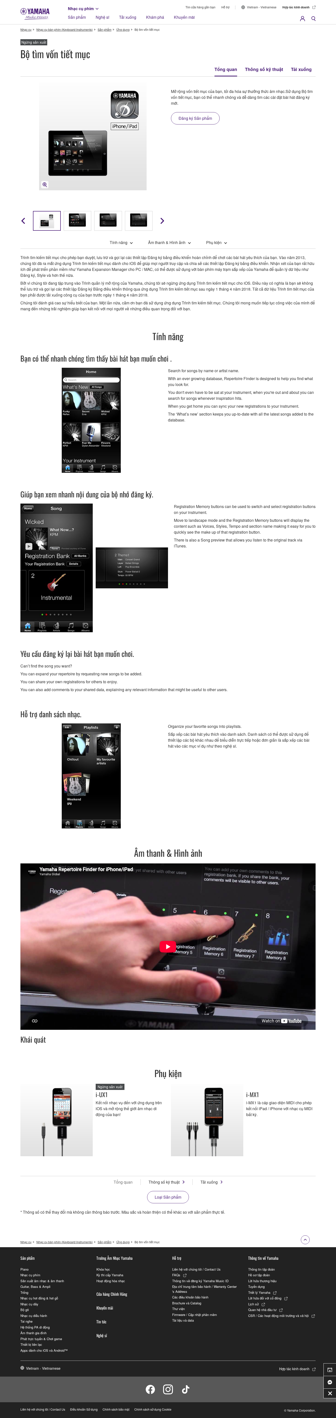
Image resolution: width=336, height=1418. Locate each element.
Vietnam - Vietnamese (261, 7)
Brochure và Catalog (186, 1303)
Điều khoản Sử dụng (84, 1409)
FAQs (176, 1275)
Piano (24, 1269)
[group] (47, 221)
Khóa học (103, 1269)
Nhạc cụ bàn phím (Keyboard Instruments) (64, 29)
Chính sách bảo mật (116, 1409)
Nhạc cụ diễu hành (33, 1315)
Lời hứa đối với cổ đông (264, 1298)
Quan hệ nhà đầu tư (262, 1309)
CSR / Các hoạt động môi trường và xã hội (278, 1315)
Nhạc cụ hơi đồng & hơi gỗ (39, 1298)
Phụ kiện (214, 242)
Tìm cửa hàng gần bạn (200, 7)
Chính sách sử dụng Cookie (152, 1409)
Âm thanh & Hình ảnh (166, 242)
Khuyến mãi (184, 17)
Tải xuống (127, 17)
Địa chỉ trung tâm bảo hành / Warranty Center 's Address (204, 1289)
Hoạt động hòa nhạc (110, 1280)
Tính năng (118, 242)
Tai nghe (26, 1321)
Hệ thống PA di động (35, 1327)
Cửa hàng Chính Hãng (111, 1294)
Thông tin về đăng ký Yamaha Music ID (200, 1280)
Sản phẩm (77, 17)
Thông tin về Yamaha (263, 1258)
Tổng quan (225, 69)
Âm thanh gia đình (33, 1332)
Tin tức (101, 1322)
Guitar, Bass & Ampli (35, 1286)
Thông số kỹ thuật (264, 69)
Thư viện (178, 1308)
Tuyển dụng (256, 1286)
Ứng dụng (123, 29)
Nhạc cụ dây (29, 1304)
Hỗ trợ (225, 7)
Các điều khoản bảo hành (190, 1297)
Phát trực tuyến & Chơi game (41, 1338)
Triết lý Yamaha (259, 1292)
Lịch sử (253, 1304)
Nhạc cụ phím (81, 8)
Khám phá (155, 17)
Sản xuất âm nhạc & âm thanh (42, 1280)
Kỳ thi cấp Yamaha (109, 1275)
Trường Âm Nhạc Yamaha (114, 1258)
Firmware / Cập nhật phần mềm (194, 1314)
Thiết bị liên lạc (31, 1344)
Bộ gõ (24, 1309)
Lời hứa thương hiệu (262, 1280)
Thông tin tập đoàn (261, 1269)
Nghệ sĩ (102, 17)
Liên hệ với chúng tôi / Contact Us (196, 1269)
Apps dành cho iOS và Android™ (44, 1350)
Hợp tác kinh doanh (295, 7)
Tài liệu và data (183, 1320)
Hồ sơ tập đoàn (259, 1275)
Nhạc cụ (25, 29)
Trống (24, 1292)
